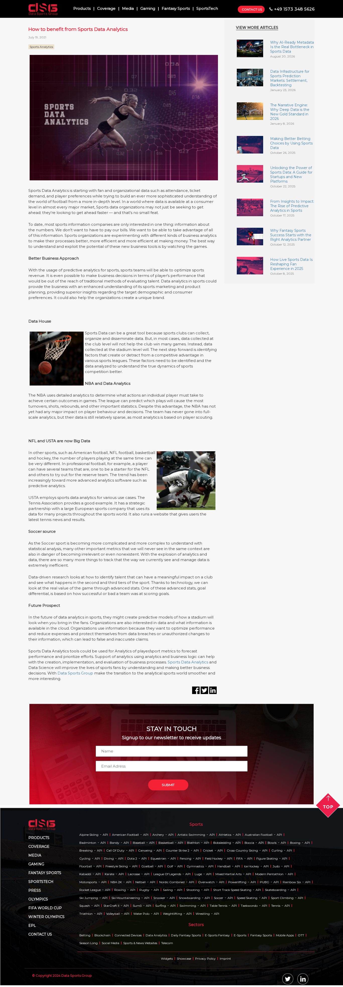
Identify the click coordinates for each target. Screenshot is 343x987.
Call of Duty (115, 850)
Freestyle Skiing (116, 866)
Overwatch (206, 882)
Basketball (166, 842)
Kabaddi (85, 874)
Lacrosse (134, 874)
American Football (125, 834)
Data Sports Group (75, 673)
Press (34, 890)
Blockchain (102, 935)
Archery (158, 834)
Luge (198, 874)
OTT (301, 935)
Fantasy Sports (176, 9)
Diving (109, 858)
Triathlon (86, 913)
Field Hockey (214, 858)
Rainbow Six (292, 882)
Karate (109, 874)
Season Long (88, 943)
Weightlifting (172, 913)
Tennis (275, 905)
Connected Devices (128, 935)
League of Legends (167, 874)
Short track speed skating (232, 889)
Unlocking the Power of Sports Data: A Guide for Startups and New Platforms (291, 175)
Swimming (188, 905)
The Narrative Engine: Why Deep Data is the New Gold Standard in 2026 (289, 112)
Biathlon (193, 842)
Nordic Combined (172, 882)
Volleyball (113, 913)
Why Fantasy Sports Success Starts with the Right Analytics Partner (290, 235)
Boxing (295, 842)
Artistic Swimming (191, 834)
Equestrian (158, 858)
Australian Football (258, 834)
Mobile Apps (285, 935)
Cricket (208, 850)
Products (82, 9)
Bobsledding (222, 842)
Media (128, 9)
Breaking (86, 850)
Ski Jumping (88, 897)
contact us (40, 934)
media (34, 855)
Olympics (38, 899)
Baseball (139, 842)
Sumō (137, 905)
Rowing (120, 889)
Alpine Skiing (88, 834)
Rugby (144, 889)
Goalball (147, 866)
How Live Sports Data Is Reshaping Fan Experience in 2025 (291, 264)
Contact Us (252, 9)
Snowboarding (189, 897)
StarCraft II (111, 905)
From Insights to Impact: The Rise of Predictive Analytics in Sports (292, 206)
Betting (84, 935)
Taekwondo (249, 905)
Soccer (218, 897)
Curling (276, 850)
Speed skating (247, 897)
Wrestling (203, 913)
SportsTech (207, 9)
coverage (38, 846)
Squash (84, 905)
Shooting (193, 889)
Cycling (84, 858)
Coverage (106, 9)
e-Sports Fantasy (217, 935)
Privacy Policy (205, 958)
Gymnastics (195, 866)
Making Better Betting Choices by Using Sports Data (291, 143)
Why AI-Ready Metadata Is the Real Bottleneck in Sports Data (292, 47)
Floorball (85, 866)
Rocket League (90, 889)
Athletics (225, 834)
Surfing (160, 905)
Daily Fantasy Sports (186, 935)
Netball (140, 882)
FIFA (239, 858)
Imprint (225, 958)
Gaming (147, 9)
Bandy (114, 842)
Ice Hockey (251, 866)
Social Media (110, 943)
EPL (32, 925)
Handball (224, 866)
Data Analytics (156, 935)
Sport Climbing (282, 897)
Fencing (185, 858)
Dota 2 (132, 858)
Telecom (167, 943)
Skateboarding (275, 889)
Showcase (184, 958)
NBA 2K (116, 882)
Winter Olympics (46, 917)
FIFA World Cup (45, 908)
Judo (276, 866)
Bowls (272, 842)
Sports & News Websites (140, 943)
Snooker (159, 897)
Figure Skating (267, 858)
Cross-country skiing (242, 850)
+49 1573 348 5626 (294, 9)
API (105, 834)
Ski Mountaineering (125, 897)
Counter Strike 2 (177, 850)
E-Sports (240, 935)
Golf (170, 866)
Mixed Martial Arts (228, 874)
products (38, 838)
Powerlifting (237, 882)
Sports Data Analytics (188, 662)
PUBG (264, 882)
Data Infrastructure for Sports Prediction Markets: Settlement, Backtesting (289, 78)
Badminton (87, 842)
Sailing (168, 889)
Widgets (167, 958)
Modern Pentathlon (269, 874)
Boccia (249, 842)
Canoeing (145, 850)
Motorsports (88, 882)
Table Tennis (218, 905)
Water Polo (141, 913)
